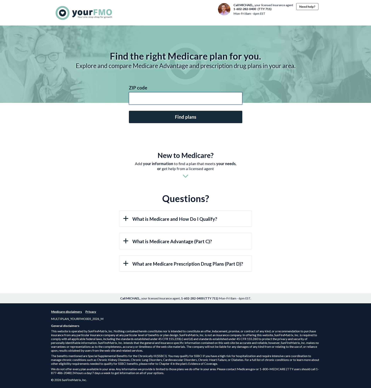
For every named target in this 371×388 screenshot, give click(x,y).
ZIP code (138, 87)
